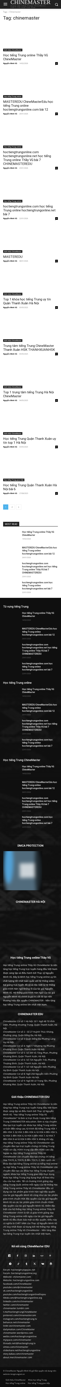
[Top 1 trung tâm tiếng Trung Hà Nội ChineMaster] (30, 374)
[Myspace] (42, 1256)
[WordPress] (51, 1264)
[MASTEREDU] (30, 239)
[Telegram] (10, 1264)
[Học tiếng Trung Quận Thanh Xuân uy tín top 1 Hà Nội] (30, 421)
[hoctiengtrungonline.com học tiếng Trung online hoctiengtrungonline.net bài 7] (30, 188)
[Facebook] (17, 1256)
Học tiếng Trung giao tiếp (13, 480)
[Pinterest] (50, 1256)
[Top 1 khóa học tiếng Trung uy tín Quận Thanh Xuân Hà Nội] (30, 281)
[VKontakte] (42, 1264)
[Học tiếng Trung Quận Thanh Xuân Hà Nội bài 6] (30, 467)
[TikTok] (18, 1264)
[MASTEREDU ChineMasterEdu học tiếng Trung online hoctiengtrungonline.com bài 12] (30, 84)
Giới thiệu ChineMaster (12, 50)
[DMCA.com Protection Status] (22, 889)
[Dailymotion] (9, 1256)
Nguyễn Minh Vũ (10, 63)
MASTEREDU (13, 257)
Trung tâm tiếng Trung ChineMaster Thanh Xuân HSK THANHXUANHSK (29, 348)
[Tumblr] (26, 1264)
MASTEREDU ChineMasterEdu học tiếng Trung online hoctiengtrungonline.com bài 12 (28, 105)
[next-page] (18, 507)
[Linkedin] (33, 1256)
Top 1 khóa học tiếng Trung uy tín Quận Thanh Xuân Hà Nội (27, 301)
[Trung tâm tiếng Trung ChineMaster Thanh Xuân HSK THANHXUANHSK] (30, 328)
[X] (34, 1264)
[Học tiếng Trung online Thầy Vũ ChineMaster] (30, 37)
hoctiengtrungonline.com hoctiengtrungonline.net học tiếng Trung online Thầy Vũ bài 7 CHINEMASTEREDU (27, 158)
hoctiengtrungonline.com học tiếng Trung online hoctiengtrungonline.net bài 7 (29, 210)
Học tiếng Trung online (12, 96)
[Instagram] (25, 1256)
